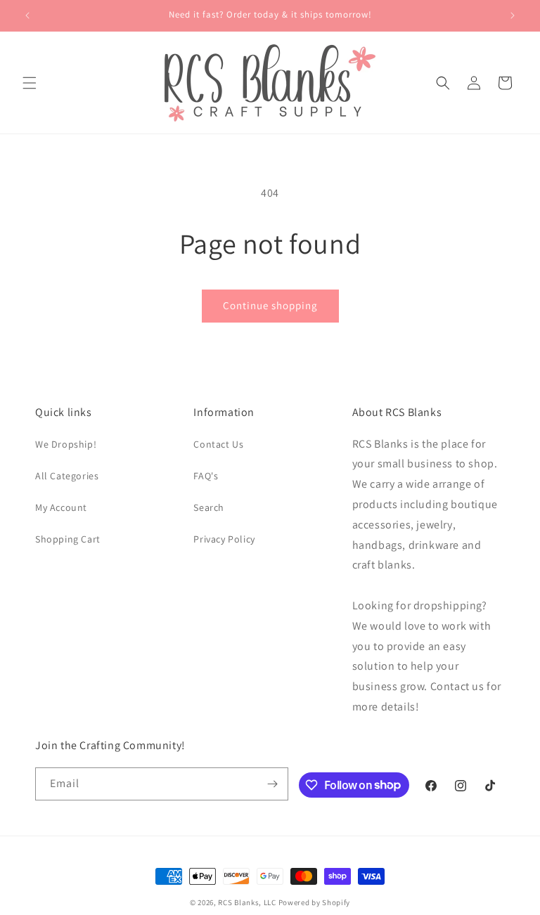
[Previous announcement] (27, 15)
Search (208, 507)
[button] (29, 82)
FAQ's (205, 475)
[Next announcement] (512, 15)
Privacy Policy (224, 539)
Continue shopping (270, 305)
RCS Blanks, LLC (247, 902)
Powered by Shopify (314, 902)
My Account (61, 507)
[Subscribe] (272, 783)
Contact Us (218, 444)
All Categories (66, 475)
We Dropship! (65, 444)
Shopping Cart (68, 539)
